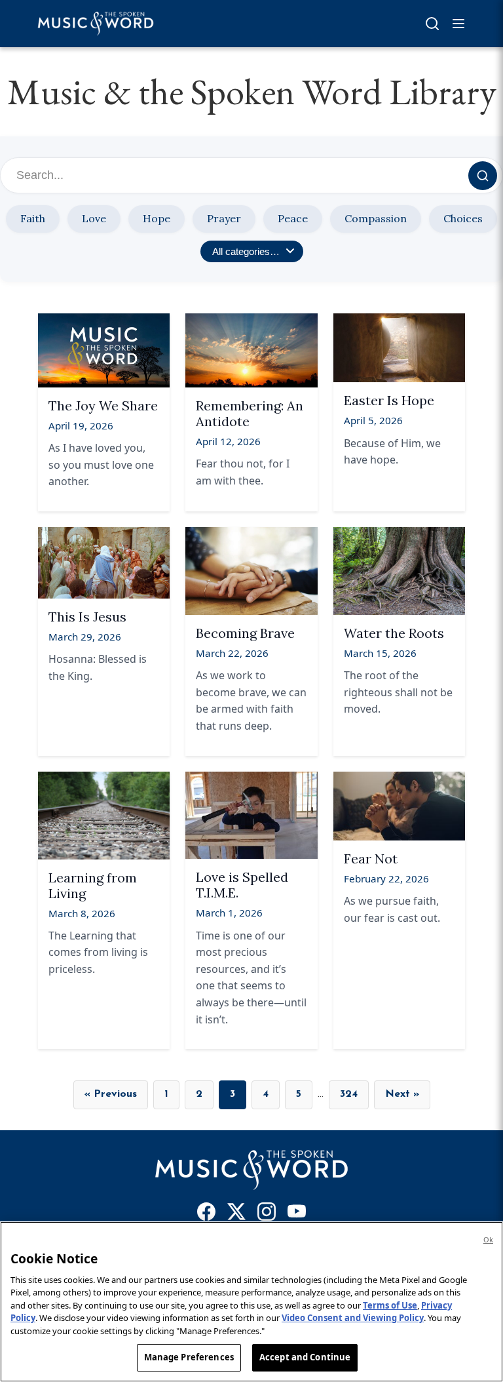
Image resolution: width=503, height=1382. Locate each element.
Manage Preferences (189, 1357)
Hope (156, 218)
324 (349, 1094)
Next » (402, 1094)
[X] (236, 1214)
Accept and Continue (304, 1357)
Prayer (224, 218)
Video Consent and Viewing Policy (353, 1318)
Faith (32, 218)
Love (94, 218)
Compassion (376, 218)
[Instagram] (266, 1214)
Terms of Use (390, 1305)
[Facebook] (206, 1214)
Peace (293, 218)
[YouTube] (297, 1214)
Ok (488, 1239)
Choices (463, 218)
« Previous (110, 1094)
